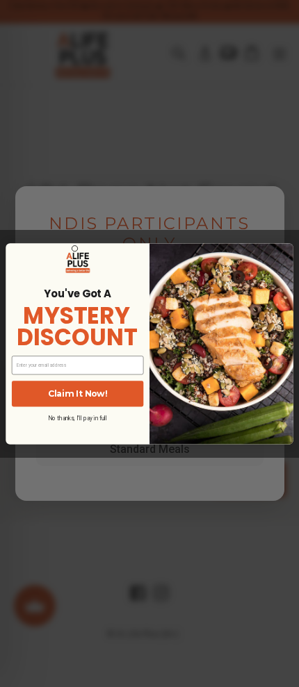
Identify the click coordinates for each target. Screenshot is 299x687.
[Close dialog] (74, 248)
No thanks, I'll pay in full (77, 418)
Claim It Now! (77, 393)
